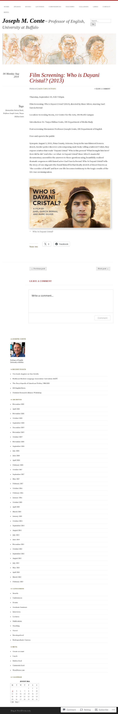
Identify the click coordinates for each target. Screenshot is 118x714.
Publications (17, 621)
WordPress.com (19, 670)
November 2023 (18, 404)
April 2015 (16, 507)
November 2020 (18, 414)
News (6, 12)
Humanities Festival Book (14, 110)
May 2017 (16, 479)
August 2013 (17, 558)
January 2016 (17, 498)
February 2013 (18, 582)
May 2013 (16, 568)
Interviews (16, 612)
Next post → (103, 269)
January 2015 (17, 516)
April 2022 (16, 409)
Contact (106, 7)
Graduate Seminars (20, 607)
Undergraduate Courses (21, 640)
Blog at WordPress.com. (21, 711)
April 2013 (16, 572)
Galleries (83, 7)
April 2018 (16, 460)
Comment (102, 318)
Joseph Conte (42, 89)
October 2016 (17, 488)
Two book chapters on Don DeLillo (26, 374)
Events (53, 89)
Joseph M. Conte (23, 20)
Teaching (70, 7)
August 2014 (17, 530)
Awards (17, 7)
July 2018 (16, 451)
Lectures (39, 7)
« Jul (12, 702)
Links (95, 7)
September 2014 (18, 526)
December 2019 (18, 428)
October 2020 (17, 418)
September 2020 (18, 423)
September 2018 (18, 446)
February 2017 (18, 484)
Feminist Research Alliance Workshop (27, 393)
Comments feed (18, 665)
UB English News (19, 388)
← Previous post (38, 269)
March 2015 (17, 512)
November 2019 (18, 432)
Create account (18, 651)
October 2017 (17, 470)
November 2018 (18, 442)
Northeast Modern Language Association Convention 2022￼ (35, 379)
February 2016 (18, 493)
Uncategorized (18, 635)
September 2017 (18, 474)
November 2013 (18, 544)
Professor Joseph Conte (10, 113)
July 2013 (16, 563)
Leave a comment (103, 89)
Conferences (55, 7)
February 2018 (18, 465)
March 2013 (17, 577)
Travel (15, 631)
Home (6, 7)
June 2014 (16, 540)
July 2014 (16, 535)
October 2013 (17, 549)
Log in (15, 656)
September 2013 (18, 554)
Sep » (17, 702)
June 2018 (16, 456)
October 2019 (17, 437)
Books (28, 7)
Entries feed (17, 661)
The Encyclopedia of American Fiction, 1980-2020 (31, 383)
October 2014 (17, 521)
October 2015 (17, 502)
